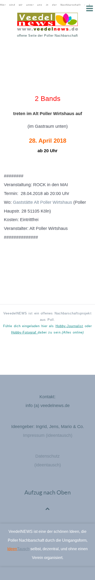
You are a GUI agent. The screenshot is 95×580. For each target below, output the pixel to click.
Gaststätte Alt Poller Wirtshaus (42, 202)
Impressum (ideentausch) (47, 435)
